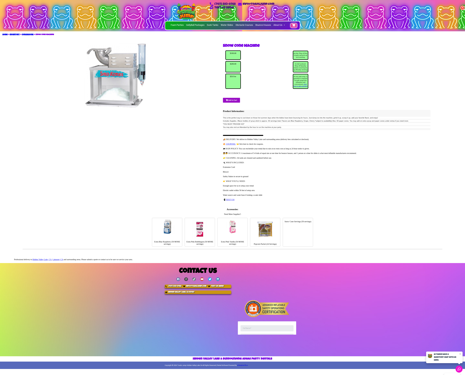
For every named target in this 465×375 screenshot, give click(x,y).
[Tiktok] (194, 279)
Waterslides (198, 371)
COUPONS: (231, 144)
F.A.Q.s (266, 371)
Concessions (28, 35)
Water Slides (227, 25)
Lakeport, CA (58, 259)
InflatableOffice (242, 365)
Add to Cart (232, 100)
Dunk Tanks (212, 25)
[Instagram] (186, 279)
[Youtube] (202, 279)
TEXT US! (230, 200)
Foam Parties (177, 25)
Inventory (15, 35)
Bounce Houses (263, 25)
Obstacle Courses (244, 25)
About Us (277, 25)
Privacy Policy (289, 371)
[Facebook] (178, 279)
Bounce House (175, 371)
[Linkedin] (218, 279)
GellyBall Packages (195, 25)
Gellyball (240, 371)
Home (5, 35)
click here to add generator (300, 85)
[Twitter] (210, 279)
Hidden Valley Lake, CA (42, 259)
